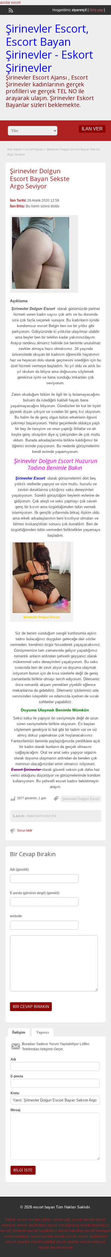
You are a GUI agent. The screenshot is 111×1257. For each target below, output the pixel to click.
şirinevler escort (25, 1230)
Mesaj (15, 1110)
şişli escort (73, 1219)
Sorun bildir (24, 830)
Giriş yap (96, 10)
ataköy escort (79, 1242)
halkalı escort (16, 1219)
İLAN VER (92, 128)
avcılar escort (10, 3)
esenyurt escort (14, 1225)
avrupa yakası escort (45, 1219)
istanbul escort (29, 1242)
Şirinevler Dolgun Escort (81, 799)
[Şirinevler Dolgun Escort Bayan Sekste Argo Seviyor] (44, 253)
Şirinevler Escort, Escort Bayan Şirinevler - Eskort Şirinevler (49, 48)
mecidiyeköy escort (75, 1225)
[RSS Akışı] (10, 9)
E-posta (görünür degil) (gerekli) (34, 893)
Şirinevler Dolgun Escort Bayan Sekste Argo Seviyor (39, 178)
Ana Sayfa (14, 149)
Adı (13, 1059)
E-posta (17, 1076)
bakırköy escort (82, 1230)
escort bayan (34, 149)
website (16, 916)
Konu (15, 1093)
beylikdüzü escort (42, 1225)
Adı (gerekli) (19, 870)
